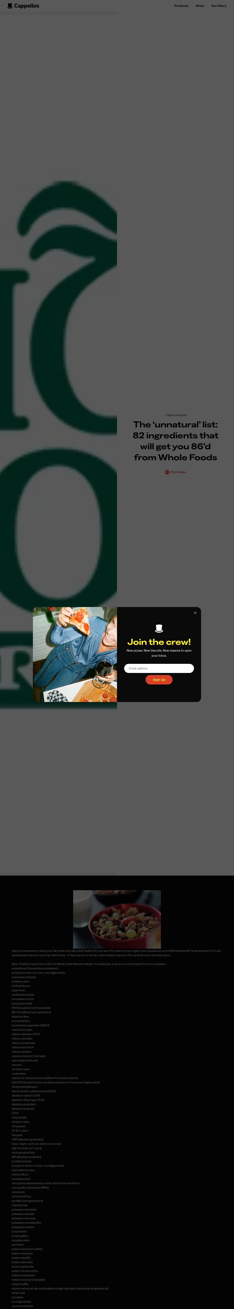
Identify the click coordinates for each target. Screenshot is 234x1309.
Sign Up (159, 680)
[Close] (195, 613)
